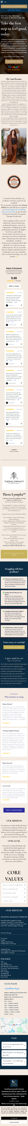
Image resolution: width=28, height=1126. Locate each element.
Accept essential (14, 1122)
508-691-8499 (14, 9)
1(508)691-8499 (14, 1101)
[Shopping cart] (5, 2)
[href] (14, 1025)
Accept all (14, 1118)
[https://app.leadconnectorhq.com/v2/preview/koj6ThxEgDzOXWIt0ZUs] (14, 1083)
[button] (2, 2)
